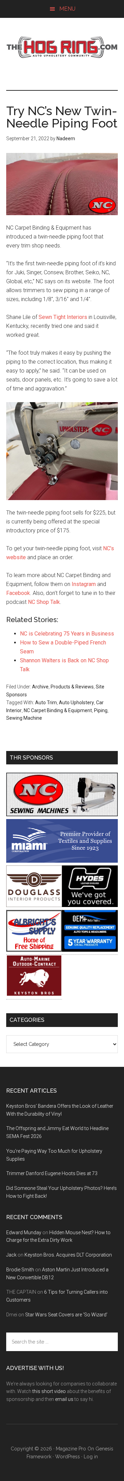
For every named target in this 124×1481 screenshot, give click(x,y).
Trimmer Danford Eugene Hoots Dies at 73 (51, 1173)
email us (64, 1399)
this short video (49, 1391)
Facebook (18, 593)
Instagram (84, 584)
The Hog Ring (62, 47)
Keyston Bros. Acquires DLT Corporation (68, 1255)
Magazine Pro (71, 1448)
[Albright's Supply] (34, 950)
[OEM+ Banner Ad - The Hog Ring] (90, 950)
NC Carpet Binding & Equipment (58, 710)
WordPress (67, 1456)
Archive (40, 686)
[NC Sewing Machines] (62, 814)
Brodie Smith (20, 1269)
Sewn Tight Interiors (63, 317)
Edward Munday (23, 1232)
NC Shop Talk (44, 602)
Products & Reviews (72, 686)
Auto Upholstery (76, 702)
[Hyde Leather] (90, 905)
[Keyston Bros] (34, 994)
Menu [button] (67, 8)
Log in (91, 1456)
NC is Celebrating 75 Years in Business (67, 633)
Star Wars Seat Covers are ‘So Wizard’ (66, 1314)
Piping (100, 710)
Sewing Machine (24, 718)
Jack (11, 1255)
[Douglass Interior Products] (34, 905)
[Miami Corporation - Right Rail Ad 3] (62, 861)
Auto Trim (46, 702)
